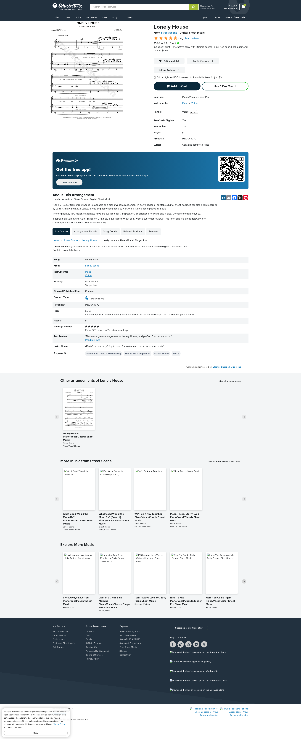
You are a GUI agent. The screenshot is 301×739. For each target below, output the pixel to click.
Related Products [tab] (132, 231)
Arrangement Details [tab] (85, 231)
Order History (59, 635)
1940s (176, 353)
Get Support (58, 647)
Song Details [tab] (110, 231)
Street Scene (169, 32)
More (219, 18)
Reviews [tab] (153, 231)
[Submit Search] (193, 7)
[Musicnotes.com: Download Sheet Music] (67, 6)
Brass (104, 17)
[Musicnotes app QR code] (231, 170)
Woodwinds (91, 17)
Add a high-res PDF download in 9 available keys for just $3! (189, 77)
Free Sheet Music (128, 647)
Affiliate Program (94, 643)
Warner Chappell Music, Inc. (227, 367)
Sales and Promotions (130, 643)
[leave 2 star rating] (160, 38)
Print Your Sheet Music (64, 643)
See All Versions (201, 61)
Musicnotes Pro (206, 6)
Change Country (59, 714)
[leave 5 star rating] (175, 38)
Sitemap (123, 651)
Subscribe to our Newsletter (189, 628)
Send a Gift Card (207, 8)
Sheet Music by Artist (129, 631)
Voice (78, 17)
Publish (89, 639)
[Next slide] (244, 417)
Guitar (68, 17)
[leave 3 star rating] (165, 38)
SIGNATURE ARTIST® (129, 639)
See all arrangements (230, 381)
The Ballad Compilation (137, 353)
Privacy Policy (92, 659)
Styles (130, 17)
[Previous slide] (57, 417)
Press (89, 635)
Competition (125, 655)
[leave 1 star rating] (156, 38)
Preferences (59, 639)
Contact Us (91, 647)
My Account (230, 8)
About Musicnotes (96, 626)
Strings (115, 17)
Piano (57, 17)
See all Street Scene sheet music (224, 461)
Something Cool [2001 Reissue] (103, 353)
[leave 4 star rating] (170, 38)
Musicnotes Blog (127, 635)
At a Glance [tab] (61, 231)
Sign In (234, 5)
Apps (204, 17)
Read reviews (192, 38)
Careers (90, 631)
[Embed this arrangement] (223, 197)
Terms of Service (94, 655)
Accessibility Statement (97, 651)
